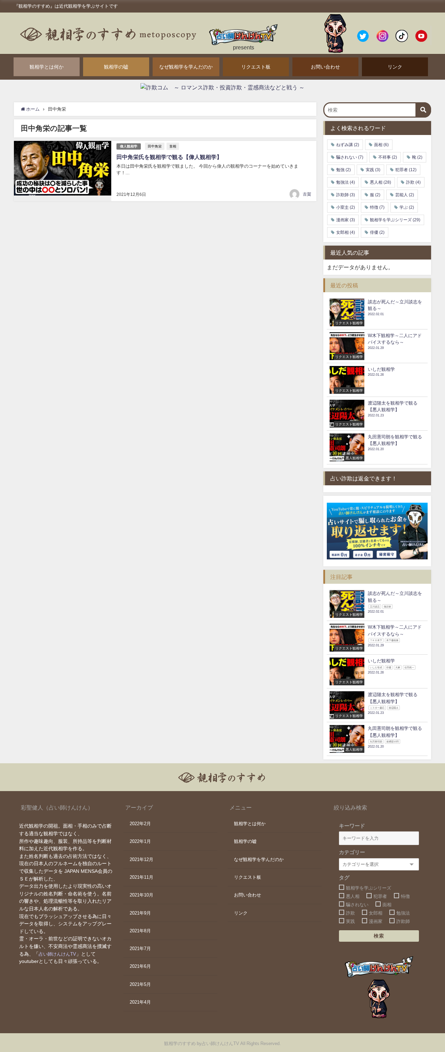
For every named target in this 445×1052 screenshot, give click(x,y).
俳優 (377, 232)
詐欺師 (345, 195)
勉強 (343, 170)
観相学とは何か (47, 66)
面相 (381, 145)
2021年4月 (140, 1002)
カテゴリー (352, 852)
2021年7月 (140, 948)
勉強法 (345, 182)
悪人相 (380, 182)
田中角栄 (155, 146)
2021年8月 (140, 931)
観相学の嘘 (116, 66)
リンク (395, 66)
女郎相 (345, 232)
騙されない (349, 157)
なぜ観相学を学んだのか (186, 66)
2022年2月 (140, 823)
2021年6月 (140, 966)
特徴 (377, 207)
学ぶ (406, 207)
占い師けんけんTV (57, 954)
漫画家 (345, 220)
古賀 (307, 194)
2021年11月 (141, 877)
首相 (172, 146)
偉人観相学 (128, 146)
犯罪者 (405, 170)
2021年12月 (141, 859)
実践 (373, 170)
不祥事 (387, 157)
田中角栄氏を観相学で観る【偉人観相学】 (169, 157)
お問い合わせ (325, 66)
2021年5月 (140, 984)
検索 (379, 936)
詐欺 (413, 182)
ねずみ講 (347, 145)
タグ (344, 877)
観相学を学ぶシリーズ (395, 220)
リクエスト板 (255, 66)
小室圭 (345, 207)
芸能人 (404, 195)
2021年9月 (140, 913)
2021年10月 (141, 895)
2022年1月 (140, 841)
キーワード (352, 825)
